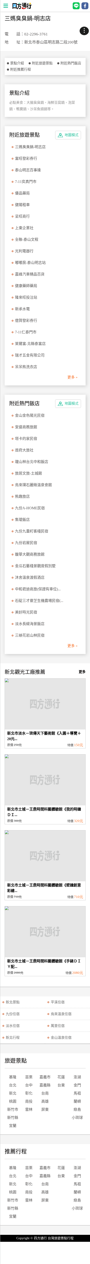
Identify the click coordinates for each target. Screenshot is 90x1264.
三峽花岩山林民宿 (30, 635)
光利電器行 (24, 251)
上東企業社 (24, 228)
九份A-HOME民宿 (30, 508)
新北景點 (13, 1002)
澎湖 (77, 1077)
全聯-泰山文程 (26, 239)
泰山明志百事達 (28, 170)
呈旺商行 (22, 216)
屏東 (45, 1109)
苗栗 (29, 1077)
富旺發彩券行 (26, 158)
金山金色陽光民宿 (30, 415)
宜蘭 (12, 1126)
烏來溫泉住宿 (61, 1014)
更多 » (72, 377)
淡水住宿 (13, 1026)
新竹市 (12, 1109)
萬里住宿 (58, 1026)
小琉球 (77, 1118)
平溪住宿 (58, 1002)
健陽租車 (22, 205)
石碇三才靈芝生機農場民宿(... (39, 601)
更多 (82, 672)
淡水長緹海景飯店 (30, 624)
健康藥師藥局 (26, 286)
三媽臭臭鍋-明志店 (30, 147)
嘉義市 (45, 1077)
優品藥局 (22, 193)
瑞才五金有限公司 (30, 355)
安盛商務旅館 (26, 427)
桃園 (12, 1101)
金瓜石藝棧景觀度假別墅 (35, 566)
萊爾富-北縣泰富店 (30, 344)
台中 (29, 1085)
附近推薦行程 (20, 69)
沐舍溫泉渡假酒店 (30, 577)
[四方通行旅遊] (22, 8)
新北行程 (13, 1037)
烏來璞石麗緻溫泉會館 (33, 485)
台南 (45, 1093)
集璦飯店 (22, 520)
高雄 (45, 1101)
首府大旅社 (24, 450)
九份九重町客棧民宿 (31, 531)
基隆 (12, 1077)
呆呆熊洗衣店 (26, 367)
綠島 (77, 1109)
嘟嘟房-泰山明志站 (30, 263)
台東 (61, 1085)
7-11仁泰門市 (25, 332)
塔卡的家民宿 (26, 439)
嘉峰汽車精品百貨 (30, 274)
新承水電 (22, 309)
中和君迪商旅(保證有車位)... (38, 589)
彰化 (29, 1093)
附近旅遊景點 (42, 63)
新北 (12, 1093)
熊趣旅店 (22, 496)
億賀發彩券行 (26, 320)
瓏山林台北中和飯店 (31, 462)
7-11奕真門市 (25, 182)
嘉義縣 (45, 1085)
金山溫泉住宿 (61, 1037)
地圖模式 (71, 135)
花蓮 (61, 1077)
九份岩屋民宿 (26, 543)
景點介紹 (17, 63)
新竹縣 (12, 1118)
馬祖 (77, 1093)
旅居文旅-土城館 (28, 473)
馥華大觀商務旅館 (30, 554)
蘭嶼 (77, 1101)
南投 (29, 1101)
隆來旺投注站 (26, 297)
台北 (12, 1085)
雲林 (29, 1109)
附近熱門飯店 (70, 63)
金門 (77, 1085)
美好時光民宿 (26, 612)
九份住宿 (13, 1014)
